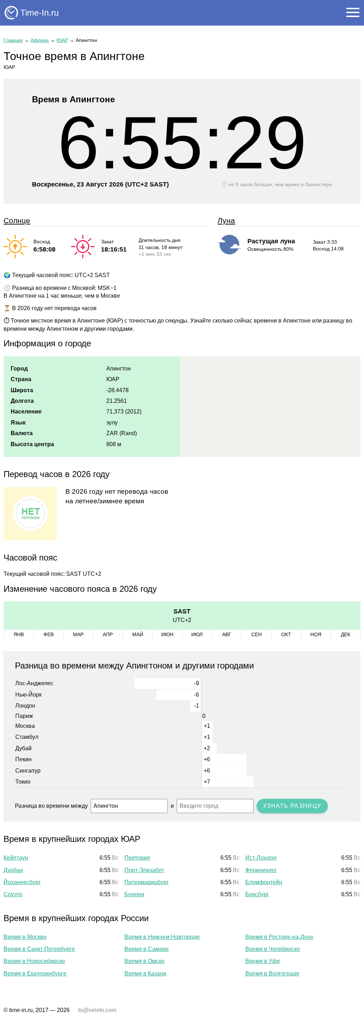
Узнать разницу (292, 806)
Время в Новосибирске (34, 961)
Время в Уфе (262, 961)
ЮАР (62, 40)
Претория (137, 858)
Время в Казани (145, 973)
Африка (40, 40)
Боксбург (257, 894)
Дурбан (13, 870)
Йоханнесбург (22, 882)
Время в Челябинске (272, 949)
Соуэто (13, 894)
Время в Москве (25, 937)
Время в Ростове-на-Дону (279, 937)
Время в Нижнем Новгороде (162, 937)
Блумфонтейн (263, 882)
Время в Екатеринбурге (35, 973)
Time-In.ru (39, 12)
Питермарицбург (146, 882)
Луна (226, 220)
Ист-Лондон (261, 858)
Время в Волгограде (272, 973)
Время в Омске (144, 961)
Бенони (134, 894)
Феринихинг (261, 870)
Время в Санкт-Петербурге (39, 949)
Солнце (17, 220)
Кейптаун (16, 858)
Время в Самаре (146, 949)
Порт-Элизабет (144, 870)
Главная (13, 40)
